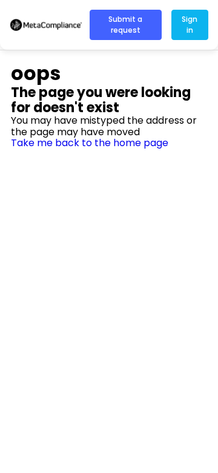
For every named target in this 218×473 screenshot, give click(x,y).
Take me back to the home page (89, 143)
